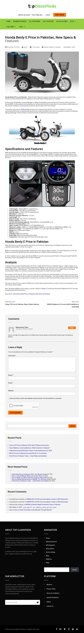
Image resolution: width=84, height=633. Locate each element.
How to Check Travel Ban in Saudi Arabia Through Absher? (33, 510)
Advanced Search (19, 21)
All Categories (34, 21)
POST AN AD (59, 15)
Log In (48, 15)
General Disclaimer (53, 597)
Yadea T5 (44, 288)
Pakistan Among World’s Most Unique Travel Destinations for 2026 (30, 450)
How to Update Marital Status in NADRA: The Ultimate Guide (31, 479)
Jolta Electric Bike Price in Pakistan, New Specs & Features (31, 294)
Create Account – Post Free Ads (30, 15)
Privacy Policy (51, 589)
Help (21, 27)
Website (11, 390)
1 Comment (36, 47)
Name (10, 375)
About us (49, 584)
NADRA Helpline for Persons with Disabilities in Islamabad (63, 304)
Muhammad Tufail (22, 327)
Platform (10, 27)
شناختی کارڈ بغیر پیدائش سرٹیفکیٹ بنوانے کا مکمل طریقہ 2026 (38, 507)
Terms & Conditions (53, 593)
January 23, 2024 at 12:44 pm (24, 329)
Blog (72, 21)
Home (8, 21)
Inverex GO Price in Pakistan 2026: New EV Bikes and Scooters (29, 445)
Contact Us (50, 606)
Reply (72, 328)
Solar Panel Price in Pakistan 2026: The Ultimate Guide (29, 474)
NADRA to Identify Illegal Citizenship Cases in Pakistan (43, 504)
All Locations (48, 21)
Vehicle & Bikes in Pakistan (52, 47)
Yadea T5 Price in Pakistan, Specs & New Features (22, 303)
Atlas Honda (25, 109)
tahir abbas (13, 507)
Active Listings (62, 21)
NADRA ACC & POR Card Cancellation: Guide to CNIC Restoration (47, 499)
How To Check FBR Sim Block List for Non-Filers (27, 476)
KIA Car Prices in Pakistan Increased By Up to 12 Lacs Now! (28, 453)
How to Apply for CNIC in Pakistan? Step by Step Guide (29, 477)
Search (74, 570)
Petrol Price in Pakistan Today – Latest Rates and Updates (28, 456)
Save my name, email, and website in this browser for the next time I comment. (36, 398)
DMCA (49, 602)
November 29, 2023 (13, 47)
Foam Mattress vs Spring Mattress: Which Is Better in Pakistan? (29, 448)
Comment (12, 355)
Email (10, 383)
